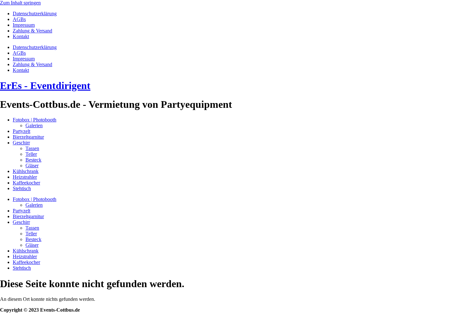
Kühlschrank (26, 171)
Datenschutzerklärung (35, 13)
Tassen (32, 148)
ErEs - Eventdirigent (45, 85)
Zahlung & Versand (32, 30)
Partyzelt (21, 131)
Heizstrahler (25, 177)
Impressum (24, 25)
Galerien (34, 125)
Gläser (32, 165)
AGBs (19, 19)
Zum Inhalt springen (20, 2)
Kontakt (21, 36)
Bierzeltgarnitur (28, 137)
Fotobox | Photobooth (34, 119)
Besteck (33, 159)
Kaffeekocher (26, 182)
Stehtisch (22, 188)
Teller (31, 154)
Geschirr (21, 142)
